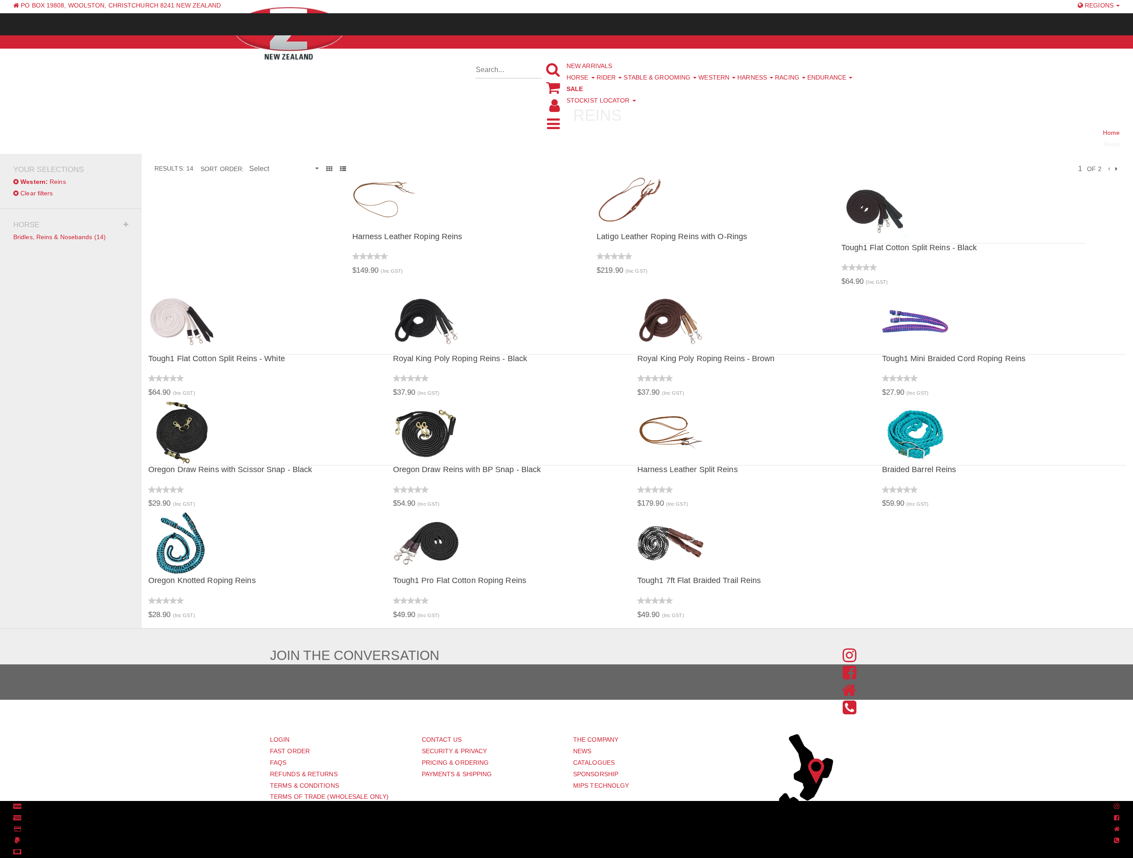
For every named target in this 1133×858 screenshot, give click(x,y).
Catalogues (594, 762)
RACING (788, 77)
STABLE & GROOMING (658, 77)
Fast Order (290, 751)
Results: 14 (173, 168)
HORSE (578, 77)
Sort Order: (222, 168)
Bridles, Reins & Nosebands (59, 236)
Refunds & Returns (304, 774)
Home (1111, 132)
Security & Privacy (454, 751)
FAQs (278, 762)
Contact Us (442, 739)
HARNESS (753, 77)
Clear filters (36, 193)
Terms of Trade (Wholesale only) (329, 796)
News (582, 751)
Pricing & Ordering (455, 762)
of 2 (1094, 168)
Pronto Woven (561, 807)
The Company (595, 739)
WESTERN (714, 77)
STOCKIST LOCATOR (599, 100)
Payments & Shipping (457, 774)
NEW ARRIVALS (589, 65)
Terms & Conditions (304, 785)
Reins (43, 181)
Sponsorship (595, 774)
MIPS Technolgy (601, 785)
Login (280, 739)
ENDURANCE (827, 77)
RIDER (607, 77)
